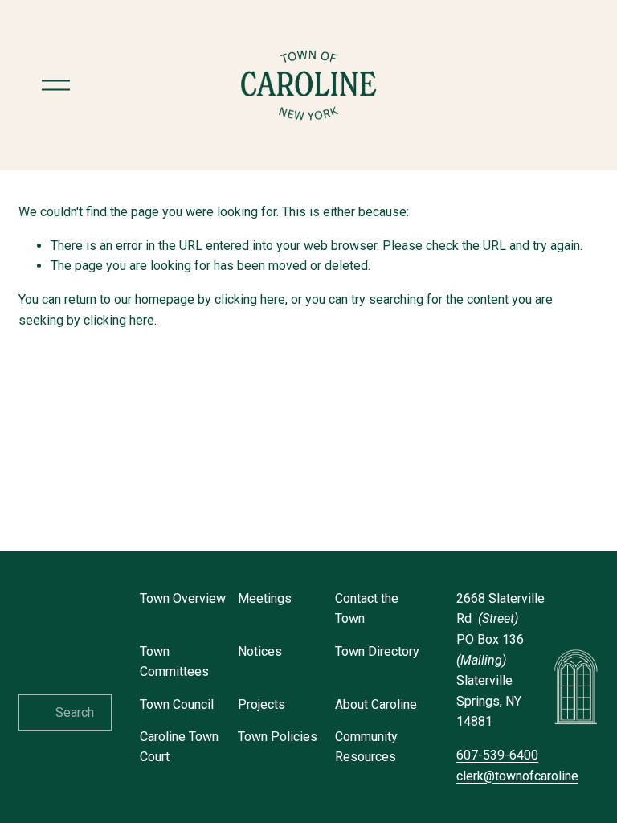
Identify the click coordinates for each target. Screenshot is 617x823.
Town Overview (183, 598)
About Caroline (376, 704)
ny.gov (535, 776)
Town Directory (377, 651)
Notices (260, 651)
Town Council (177, 704)
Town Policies (277, 736)
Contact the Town (366, 609)
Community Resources (366, 747)
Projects (261, 704)
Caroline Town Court (179, 747)
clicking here (250, 299)
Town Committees (174, 662)
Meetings (265, 598)
